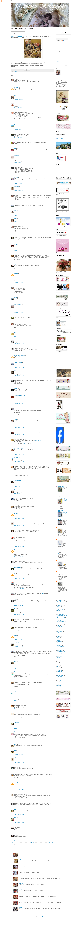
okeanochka (16, 457)
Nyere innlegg (14, 842)
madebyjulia (16, 513)
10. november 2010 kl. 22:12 (19, 375)
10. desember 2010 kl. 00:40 (19, 762)
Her (57, 666)
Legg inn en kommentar (17, 840)
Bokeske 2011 (59, 657)
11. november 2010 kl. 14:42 (19, 403)
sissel (15, 193)
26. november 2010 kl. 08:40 (19, 578)
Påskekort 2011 (59, 620)
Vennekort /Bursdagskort (61, 633)
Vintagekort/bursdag (60, 622)
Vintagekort (59, 635)
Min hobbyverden (61, 581)
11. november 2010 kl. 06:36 (19, 392)
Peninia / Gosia (16, 155)
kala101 (15, 817)
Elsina (15, 744)
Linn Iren (15, 581)
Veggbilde (59, 684)
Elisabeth (16, 773)
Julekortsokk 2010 (60, 642)
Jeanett (15, 792)
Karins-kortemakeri (61, 498)
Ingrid (15, 573)
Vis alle (67, 593)
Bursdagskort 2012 (60, 624)
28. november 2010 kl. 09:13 (19, 588)
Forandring (64, 561)
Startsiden (32, 842)
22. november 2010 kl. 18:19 (19, 525)
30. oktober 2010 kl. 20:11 (18, 200)
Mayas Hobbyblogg (61, 539)
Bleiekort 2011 (59, 656)
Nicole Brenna (16, 236)
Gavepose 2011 (60, 611)
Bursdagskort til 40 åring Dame (65, 513)
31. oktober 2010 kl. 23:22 (18, 207)
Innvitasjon (59, 667)
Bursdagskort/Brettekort (61, 601)
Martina (15, 224)
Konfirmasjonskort (60, 604)
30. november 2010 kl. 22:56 (19, 632)
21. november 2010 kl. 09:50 (19, 501)
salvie (15, 809)
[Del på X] (27, 70)
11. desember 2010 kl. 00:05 (19, 779)
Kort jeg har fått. (59, 631)
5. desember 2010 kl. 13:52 (18, 700)
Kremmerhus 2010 (60, 675)
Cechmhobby (16, 782)
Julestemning (59, 672)
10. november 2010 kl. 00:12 (19, 343)
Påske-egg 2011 (60, 647)
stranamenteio (16, 712)
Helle (15, 322)
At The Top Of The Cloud (18, 448)
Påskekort (59, 606)
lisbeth (15, 635)
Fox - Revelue (21, 883)
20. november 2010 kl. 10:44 (19, 493)
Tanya (15, 691)
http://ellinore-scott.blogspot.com (17, 36)
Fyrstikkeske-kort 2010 (61, 617)
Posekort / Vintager (60, 646)
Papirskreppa (16, 186)
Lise (15, 102)
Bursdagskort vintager (61, 614)
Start (12, 28)
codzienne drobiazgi (17, 567)
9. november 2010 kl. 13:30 (18, 318)
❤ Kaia (15, 608)
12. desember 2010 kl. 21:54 (19, 838)
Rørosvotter (20, 907)
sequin (15, 521)
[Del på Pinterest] (29, 70)
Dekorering (59, 661)
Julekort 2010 (59, 597)
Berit (15, 95)
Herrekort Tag (21, 871)
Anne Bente (16, 141)
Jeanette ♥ (16, 536)
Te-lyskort (58, 632)
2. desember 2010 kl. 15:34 (18, 677)
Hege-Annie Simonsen (18, 362)
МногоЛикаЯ (16, 642)
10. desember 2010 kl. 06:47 (19, 769)
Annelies (15, 592)
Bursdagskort (59, 599)
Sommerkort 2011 (60, 680)
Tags (58, 681)
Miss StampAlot (17, 253)
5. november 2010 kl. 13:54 (18, 270)
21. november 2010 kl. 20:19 (19, 510)
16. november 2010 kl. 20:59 (19, 470)
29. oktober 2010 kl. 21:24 (18, 162)
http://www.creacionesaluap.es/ (45, 751)
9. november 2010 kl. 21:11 (18, 336)
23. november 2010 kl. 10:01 (19, 532)
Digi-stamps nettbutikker (28, 28)
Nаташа (15, 244)
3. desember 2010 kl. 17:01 (18, 688)
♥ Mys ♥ (15, 505)
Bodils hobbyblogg (61, 486)
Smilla (15, 757)
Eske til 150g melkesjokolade (65, 500)
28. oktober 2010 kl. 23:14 (18, 129)
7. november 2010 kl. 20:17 (18, 312)
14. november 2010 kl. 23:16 (19, 427)
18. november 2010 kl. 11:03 (19, 477)
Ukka (15, 148)
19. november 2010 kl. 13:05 (19, 486)
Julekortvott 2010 (60, 671)
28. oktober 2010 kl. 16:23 (18, 92)
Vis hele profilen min (59, 87)
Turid (15, 599)
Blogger (43, 916)
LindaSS (15, 388)
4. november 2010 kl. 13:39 (18, 241)
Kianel (15, 549)
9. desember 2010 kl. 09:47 (18, 747)
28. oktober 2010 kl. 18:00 (18, 99)
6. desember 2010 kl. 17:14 (18, 719)
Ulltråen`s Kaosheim (18, 480)
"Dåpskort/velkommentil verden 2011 (62, 653)
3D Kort (58, 637)
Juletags (20, 877)
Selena (15, 297)
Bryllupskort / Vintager (61, 658)
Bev (15, 489)
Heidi (15, 165)
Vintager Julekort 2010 (61, 651)
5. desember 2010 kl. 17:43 (18, 708)
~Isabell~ (15, 617)
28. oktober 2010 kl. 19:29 (18, 121)
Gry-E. (15, 204)
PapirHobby (60, 552)
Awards (16, 28)
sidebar (42, 593)
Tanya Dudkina (16, 722)
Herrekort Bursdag (60, 605)
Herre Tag (20, 889)
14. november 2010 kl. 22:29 (19, 416)
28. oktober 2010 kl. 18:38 (18, 107)
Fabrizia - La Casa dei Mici (18, 626)
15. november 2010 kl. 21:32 (19, 454)
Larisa (15, 210)
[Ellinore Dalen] (60, 442)
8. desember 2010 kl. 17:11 (18, 728)
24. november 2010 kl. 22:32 (19, 570)
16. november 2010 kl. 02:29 (19, 461)
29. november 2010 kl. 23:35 (19, 614)
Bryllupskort (59, 613)
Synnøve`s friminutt (61, 560)
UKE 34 (64, 487)
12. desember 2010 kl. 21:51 (19, 830)
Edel (15, 332)
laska (15, 703)
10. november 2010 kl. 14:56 (19, 359)
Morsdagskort (59, 645)
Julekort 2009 (59, 641)
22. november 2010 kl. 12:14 (19, 518)
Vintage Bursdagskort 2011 (61, 621)
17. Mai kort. (59, 636)
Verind (15, 370)
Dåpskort (58, 625)
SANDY (15, 430)
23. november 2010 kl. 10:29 (19, 546)
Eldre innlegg (51, 842)
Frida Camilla (16, 802)
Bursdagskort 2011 (60, 600)
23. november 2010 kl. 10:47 (19, 556)
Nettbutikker (21, 28)
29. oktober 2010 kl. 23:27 (18, 183)
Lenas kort (59, 519)
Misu (15, 339)
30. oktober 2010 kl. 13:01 (18, 190)
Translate (64, 40)
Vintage (58, 686)
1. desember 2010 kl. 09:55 (18, 639)
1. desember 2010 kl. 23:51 (18, 668)
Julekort (20, 895)
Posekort (58, 677)
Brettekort (58, 640)
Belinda (15, 419)
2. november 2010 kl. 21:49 (18, 232)
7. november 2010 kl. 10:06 (18, 301)
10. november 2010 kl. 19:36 (19, 367)
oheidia (15, 661)
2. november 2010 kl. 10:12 (18, 215)
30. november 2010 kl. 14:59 (19, 622)
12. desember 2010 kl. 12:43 (19, 814)
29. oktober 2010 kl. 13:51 (18, 152)
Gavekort (58, 665)
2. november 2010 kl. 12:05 (18, 221)
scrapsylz (16, 273)
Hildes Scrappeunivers (18, 304)
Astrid (15, 731)
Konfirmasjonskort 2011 (61, 630)
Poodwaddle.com (59, 61)
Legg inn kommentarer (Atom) (21, 844)
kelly (15, 264)
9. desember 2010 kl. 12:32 (18, 754)
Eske (58, 662)
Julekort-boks (59, 670)
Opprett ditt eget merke (59, 443)
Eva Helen (16, 177)
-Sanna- (15, 132)
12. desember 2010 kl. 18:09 (19, 822)
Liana (15, 765)
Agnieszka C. (16, 834)
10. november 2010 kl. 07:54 (19, 351)
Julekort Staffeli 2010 (60, 626)
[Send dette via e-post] (24, 70)
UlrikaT (15, 560)
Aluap (15, 750)
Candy (16, 71)
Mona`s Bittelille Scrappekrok (19, 355)
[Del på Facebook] (28, 70)
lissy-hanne (16, 87)
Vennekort (59, 685)
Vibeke (15, 218)
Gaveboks (59, 610)
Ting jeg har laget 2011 (61, 649)
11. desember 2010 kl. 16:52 (19, 798)
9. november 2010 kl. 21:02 (18, 329)
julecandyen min (25, 443)
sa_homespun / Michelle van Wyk (20, 395)
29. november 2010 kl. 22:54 (19, 605)
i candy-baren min (38, 440)
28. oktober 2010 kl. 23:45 (18, 137)
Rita (15, 671)
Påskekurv (59, 679)
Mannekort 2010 (60, 676)
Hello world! (59, 553)
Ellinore (63, 70)
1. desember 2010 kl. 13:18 (18, 646)
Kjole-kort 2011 (59, 674)
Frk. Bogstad (16, 124)
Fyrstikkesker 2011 (60, 609)
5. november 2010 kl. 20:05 (18, 282)
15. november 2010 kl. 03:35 (19, 434)
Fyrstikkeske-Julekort (22, 865)
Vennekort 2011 (59, 650)
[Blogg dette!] (26, 70)
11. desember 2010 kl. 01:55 (19, 789)
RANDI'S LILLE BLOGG (62, 527)
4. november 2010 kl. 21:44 (18, 250)
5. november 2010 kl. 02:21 (18, 260)
